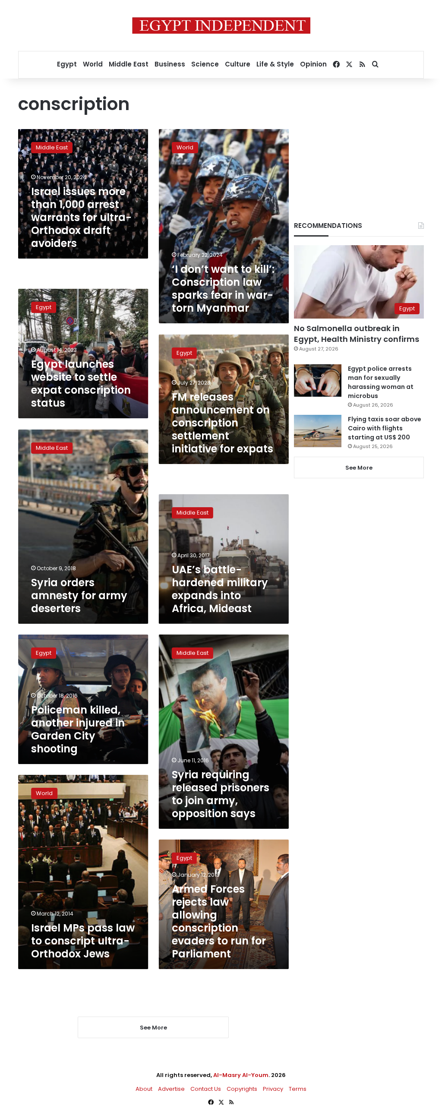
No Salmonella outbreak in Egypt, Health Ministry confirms (356, 333)
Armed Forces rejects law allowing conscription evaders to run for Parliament (219, 921)
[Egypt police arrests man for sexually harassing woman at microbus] (317, 380)
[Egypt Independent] (221, 25)
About (144, 1089)
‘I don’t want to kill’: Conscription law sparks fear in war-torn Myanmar (223, 288)
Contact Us (205, 1089)
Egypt (67, 64)
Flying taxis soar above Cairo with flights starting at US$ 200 (384, 428)
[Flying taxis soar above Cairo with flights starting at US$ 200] (317, 431)
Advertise (171, 1089)
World (93, 64)
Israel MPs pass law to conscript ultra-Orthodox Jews (83, 941)
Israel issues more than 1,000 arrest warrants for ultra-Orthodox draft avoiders (81, 217)
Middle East (128, 64)
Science (205, 64)
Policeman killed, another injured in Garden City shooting (78, 729)
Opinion (313, 64)
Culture (237, 64)
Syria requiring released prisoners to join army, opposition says (220, 794)
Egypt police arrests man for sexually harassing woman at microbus (381, 382)
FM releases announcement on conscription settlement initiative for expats (222, 422)
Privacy (273, 1089)
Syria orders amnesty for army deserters (79, 595)
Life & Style (275, 64)
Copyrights (242, 1089)
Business (170, 64)
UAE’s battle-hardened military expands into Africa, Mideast (220, 589)
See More (359, 468)
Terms (297, 1089)
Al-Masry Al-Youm (240, 1075)
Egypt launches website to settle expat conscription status (81, 384)
